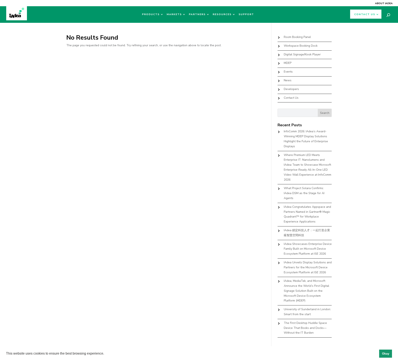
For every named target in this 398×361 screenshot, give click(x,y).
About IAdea (384, 3)
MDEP (287, 63)
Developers (291, 89)
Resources (222, 14)
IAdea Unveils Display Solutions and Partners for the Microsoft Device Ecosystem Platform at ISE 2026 (308, 267)
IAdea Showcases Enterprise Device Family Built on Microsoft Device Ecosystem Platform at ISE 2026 (308, 249)
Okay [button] (385, 353)
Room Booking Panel (297, 37)
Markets (174, 14)
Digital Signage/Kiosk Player (302, 54)
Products (151, 14)
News (287, 80)
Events (288, 72)
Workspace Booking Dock (301, 46)
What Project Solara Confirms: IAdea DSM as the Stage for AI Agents (304, 193)
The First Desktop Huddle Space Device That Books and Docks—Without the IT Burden (305, 328)
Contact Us (364, 14)
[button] (105, 354)
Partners (197, 14)
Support (246, 14)
